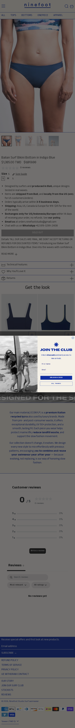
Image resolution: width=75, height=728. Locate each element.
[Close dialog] (73, 338)
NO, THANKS (56, 384)
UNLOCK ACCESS (56, 378)
